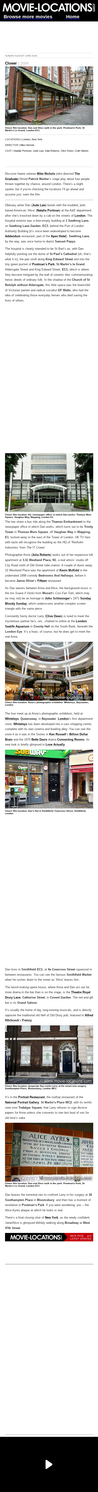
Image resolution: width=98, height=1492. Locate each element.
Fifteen (42, 580)
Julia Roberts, (52, 150)
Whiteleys (12, 718)
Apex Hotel (58, 236)
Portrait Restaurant (31, 1097)
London (26, 139)
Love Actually (55, 744)
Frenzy (27, 1020)
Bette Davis (39, 739)
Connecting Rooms (70, 739)
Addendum (13, 236)
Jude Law (39, 205)
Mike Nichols (27, 145)
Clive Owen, (67, 150)
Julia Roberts (41, 554)
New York (37, 139)
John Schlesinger (57, 598)
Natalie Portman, (23, 150)
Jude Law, (38, 150)
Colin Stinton (81, 150)
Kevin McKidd (69, 570)
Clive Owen (54, 616)
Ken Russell (57, 734)
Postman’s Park (43, 264)
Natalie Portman (48, 210)
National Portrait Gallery (22, 1102)
